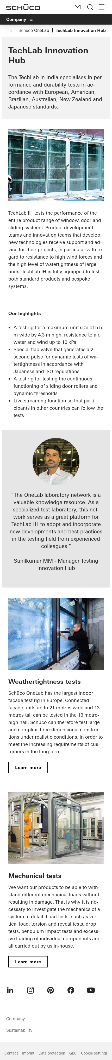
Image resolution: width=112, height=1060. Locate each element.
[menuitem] (10, 990)
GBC (73, 1053)
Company (16, 19)
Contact (11, 1053)
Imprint (28, 1053)
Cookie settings (94, 1053)
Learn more (28, 767)
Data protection (52, 1053)
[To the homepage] (23, 7)
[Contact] (77, 7)
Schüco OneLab (33, 30)
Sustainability (19, 1030)
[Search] (90, 7)
